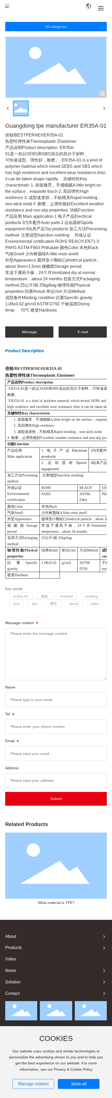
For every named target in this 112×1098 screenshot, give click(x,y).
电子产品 (59, 450)
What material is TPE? (56, 903)
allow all (78, 1084)
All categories (56, 26)
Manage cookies (33, 1084)
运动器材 (62, 463)
